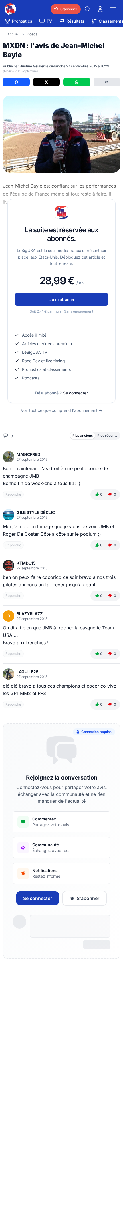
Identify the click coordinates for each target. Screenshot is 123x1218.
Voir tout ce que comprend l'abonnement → (61, 410)
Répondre (13, 494)
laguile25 (28, 671)
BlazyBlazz (30, 613)
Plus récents (107, 435)
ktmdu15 (26, 563)
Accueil (13, 34)
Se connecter (75, 392)
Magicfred (28, 454)
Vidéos (31, 34)
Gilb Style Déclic (36, 512)
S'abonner (88, 898)
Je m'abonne (61, 299)
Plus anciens (82, 435)
